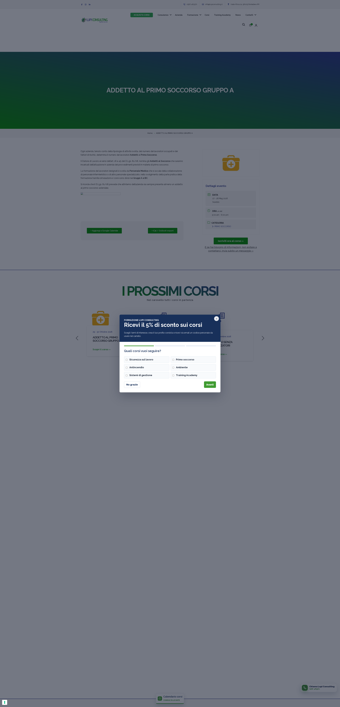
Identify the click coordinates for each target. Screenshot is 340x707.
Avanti (210, 384)
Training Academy (186, 375)
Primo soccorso (185, 359)
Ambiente (182, 367)
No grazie (132, 384)
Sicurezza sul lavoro (141, 359)
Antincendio (136, 367)
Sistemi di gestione (140, 375)
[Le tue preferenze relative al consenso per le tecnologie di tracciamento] (4, 702)
